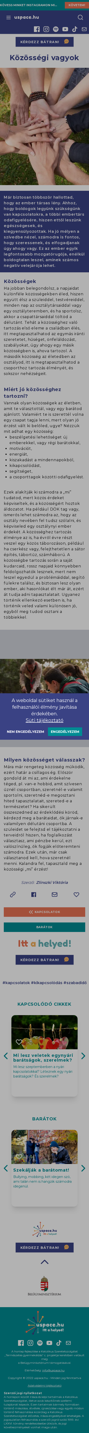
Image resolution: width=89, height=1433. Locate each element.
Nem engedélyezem (25, 732)
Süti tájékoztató (44, 720)
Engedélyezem (65, 732)
